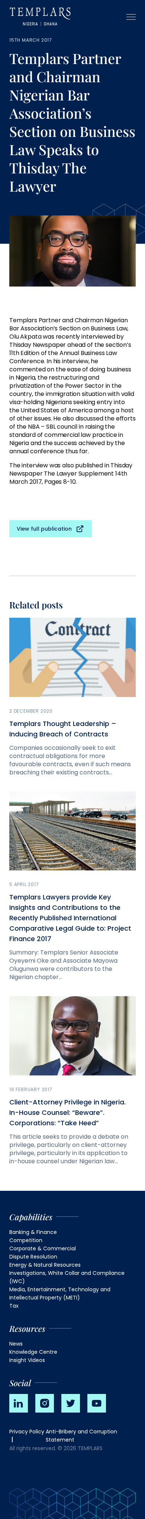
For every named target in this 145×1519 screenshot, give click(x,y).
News (16, 1343)
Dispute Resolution (33, 1256)
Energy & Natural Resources (45, 1265)
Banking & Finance (33, 1232)
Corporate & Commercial (42, 1248)
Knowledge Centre (33, 1352)
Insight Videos (27, 1360)
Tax (14, 1305)
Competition (25, 1240)
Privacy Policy (26, 1431)
